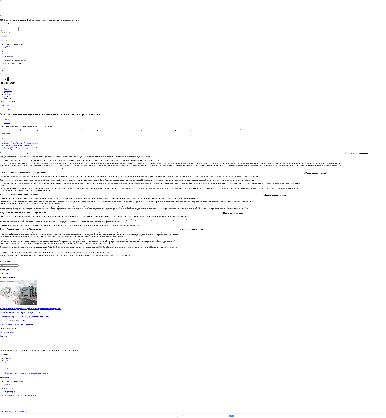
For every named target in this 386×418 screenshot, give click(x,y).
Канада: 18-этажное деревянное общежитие (18, 145)
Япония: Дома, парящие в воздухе (15, 142)
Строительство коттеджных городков (16, 324)
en (5, 70)
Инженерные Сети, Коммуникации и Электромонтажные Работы (26, 374)
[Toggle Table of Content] (1, 138)
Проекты (7, 94)
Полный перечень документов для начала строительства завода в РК (30, 309)
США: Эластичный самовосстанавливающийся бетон (21, 143)
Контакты (7, 98)
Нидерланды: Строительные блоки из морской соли (21, 147)
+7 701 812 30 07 (9, 46)
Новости (7, 96)
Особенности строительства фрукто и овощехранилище (24, 317)
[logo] (7, 408)
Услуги (6, 92)
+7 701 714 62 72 (9, 388)
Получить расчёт (6, 109)
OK (232, 415)
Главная (6, 89)
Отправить (4, 36)
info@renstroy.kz (9, 48)
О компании (8, 91)
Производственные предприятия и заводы (18, 372)
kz (5, 68)
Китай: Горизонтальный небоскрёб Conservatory (19, 149)
